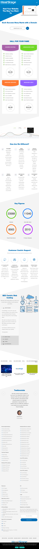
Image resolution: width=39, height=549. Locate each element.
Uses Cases (5, 504)
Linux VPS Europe (24, 460)
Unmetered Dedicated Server (7, 436)
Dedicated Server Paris (25, 446)
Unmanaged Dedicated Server (8, 434)
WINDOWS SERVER (25, 538)
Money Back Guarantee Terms (26, 498)
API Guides (23, 490)
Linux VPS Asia (23, 464)
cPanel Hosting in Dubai (25, 468)
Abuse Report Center (24, 504)
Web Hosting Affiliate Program (7, 500)
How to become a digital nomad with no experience (9, 509)
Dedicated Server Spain (25, 438)
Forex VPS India (23, 476)
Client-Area (4, 492)
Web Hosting (5, 454)
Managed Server (5, 456)
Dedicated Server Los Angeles (26, 432)
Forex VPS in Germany (25, 478)
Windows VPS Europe (6, 465)
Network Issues (5, 494)
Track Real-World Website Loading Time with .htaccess (10, 512)
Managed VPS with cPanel (7, 438)
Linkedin (4, 525)
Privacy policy (22, 547)
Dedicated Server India (25, 455)
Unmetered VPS (5, 432)
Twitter (4, 523)
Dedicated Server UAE (24, 442)
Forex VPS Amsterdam (25, 480)
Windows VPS (5, 442)
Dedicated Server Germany (25, 434)
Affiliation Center (5, 502)
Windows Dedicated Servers (7, 444)
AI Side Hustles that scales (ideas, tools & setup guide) (10, 514)
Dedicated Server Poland (25, 453)
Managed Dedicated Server (7, 440)
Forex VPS (4, 446)
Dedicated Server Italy (24, 440)
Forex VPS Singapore (24, 474)
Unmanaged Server (6, 458)
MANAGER (34, 538)
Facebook (4, 521)
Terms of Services (24, 502)
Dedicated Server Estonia (25, 444)
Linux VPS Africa (24, 466)
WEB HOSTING (4, 538)
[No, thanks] (37, 545)
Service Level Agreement (25, 496)
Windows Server (5, 460)
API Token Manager (24, 492)
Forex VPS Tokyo (24, 472)
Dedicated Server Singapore (25, 448)
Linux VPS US (23, 462)
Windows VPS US (5, 470)
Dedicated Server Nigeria (25, 436)
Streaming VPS (5, 448)
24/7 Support (5, 488)
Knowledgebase (5, 490)
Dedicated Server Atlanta (25, 430)
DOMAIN (30, 538)
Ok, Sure (16, 547)
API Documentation (24, 488)
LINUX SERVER (10, 538)
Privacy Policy (23, 500)
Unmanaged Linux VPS (6, 430)
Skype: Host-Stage (6, 527)
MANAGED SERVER (17, 538)
